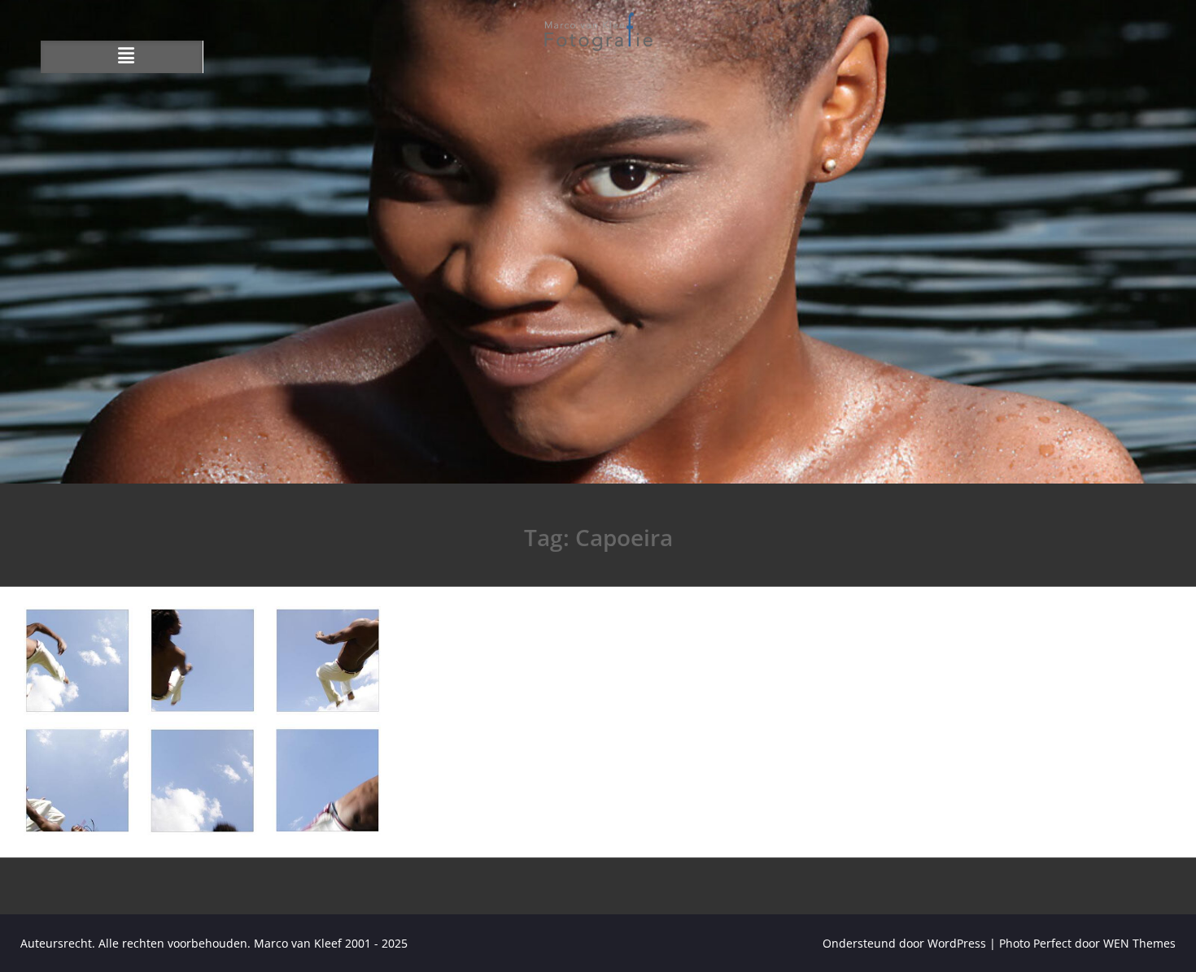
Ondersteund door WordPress (904, 943)
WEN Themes (1139, 943)
